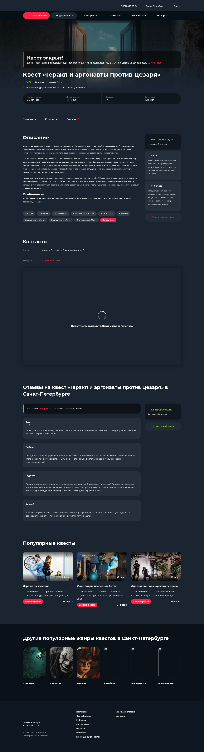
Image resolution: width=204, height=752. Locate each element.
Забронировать (33, 601)
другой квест (155, 63)
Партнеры (81, 712)
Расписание (139, 15)
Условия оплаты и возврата (125, 714)
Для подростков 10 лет (35, 220)
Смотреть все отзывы (163, 217)
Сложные (123, 213)
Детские (29, 213)
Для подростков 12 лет (86, 220)
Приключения (61, 213)
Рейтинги (115, 15)
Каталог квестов (37, 15)
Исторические (106, 213)
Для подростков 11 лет (60, 220)
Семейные (43, 213)
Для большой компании (83, 213)
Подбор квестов (65, 15)
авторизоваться (48, 408)
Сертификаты (90, 15)
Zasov (59, 82)
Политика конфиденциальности (88, 734)
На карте (162, 15)
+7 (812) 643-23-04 (76, 87)
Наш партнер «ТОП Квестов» (35, 736)
